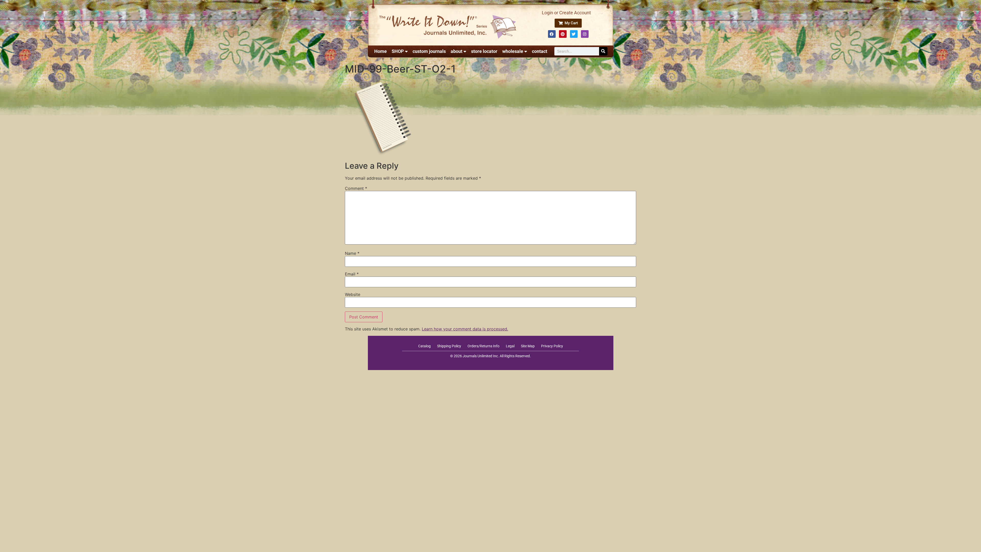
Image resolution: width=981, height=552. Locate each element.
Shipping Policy (449, 346)
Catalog (424, 346)
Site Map (528, 346)
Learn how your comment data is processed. (465, 328)
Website (352, 294)
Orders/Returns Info (483, 346)
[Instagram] (585, 34)
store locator (484, 51)
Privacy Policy (552, 346)
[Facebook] (552, 34)
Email (352, 274)
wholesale (512, 51)
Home (380, 51)
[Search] (603, 51)
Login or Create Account (566, 12)
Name (352, 253)
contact (539, 51)
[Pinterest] (563, 34)
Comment (356, 188)
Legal (510, 346)
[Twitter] (574, 34)
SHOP (398, 51)
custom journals (429, 51)
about (456, 51)
